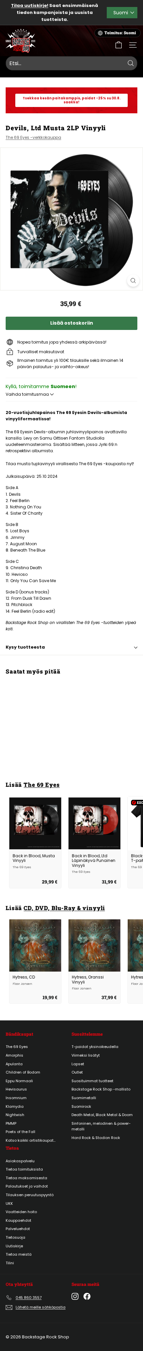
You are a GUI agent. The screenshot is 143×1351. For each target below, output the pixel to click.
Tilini (10, 1263)
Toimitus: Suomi (120, 32)
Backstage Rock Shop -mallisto (101, 1089)
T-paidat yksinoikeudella (95, 1046)
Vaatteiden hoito (21, 1211)
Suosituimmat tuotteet (92, 1081)
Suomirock (81, 1106)
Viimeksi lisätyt (86, 1055)
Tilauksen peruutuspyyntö (30, 1194)
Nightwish (15, 1114)
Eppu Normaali (19, 1081)
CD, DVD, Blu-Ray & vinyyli (64, 908)
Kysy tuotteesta (25, 647)
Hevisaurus (16, 1089)
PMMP (11, 1123)
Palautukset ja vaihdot (27, 1186)
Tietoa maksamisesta (26, 1178)
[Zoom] (133, 280)
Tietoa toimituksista (24, 1169)
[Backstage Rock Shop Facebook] (86, 1296)
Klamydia (15, 1106)
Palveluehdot (18, 1228)
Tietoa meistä (19, 1254)
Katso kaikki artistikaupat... (31, 1140)
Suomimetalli (84, 1097)
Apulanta (14, 1064)
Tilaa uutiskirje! (29, 5)
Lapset (78, 1064)
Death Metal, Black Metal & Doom (102, 1114)
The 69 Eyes (42, 784)
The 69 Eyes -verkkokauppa (33, 137)
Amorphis (14, 1055)
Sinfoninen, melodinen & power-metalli (101, 1126)
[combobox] (71, 63)
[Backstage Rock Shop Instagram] (75, 1296)
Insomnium (16, 1097)
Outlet (77, 1072)
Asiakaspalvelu (20, 1161)
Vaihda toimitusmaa (28, 394)
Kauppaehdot (18, 1220)
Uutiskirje (14, 1246)
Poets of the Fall (20, 1131)
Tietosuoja (15, 1237)
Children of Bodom (23, 1072)
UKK (9, 1203)
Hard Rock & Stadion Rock (96, 1137)
